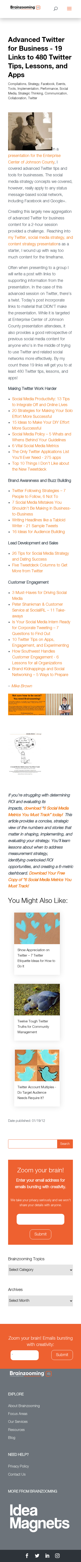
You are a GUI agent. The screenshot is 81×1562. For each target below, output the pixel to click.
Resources (16, 1430)
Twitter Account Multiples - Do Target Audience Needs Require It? (37, 1093)
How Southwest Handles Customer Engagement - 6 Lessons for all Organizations (37, 657)
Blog (11, 1438)
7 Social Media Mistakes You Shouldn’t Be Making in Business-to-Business (41, 508)
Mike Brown (21, 686)
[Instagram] (57, 1556)
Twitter (32, 98)
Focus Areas (17, 1414)
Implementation (28, 88)
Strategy (33, 84)
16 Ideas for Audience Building (38, 532)
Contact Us (17, 1475)
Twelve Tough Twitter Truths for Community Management (33, 1027)
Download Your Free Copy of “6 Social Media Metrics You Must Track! (39, 879)
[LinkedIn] (47, 1556)
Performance (49, 88)
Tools (12, 88)
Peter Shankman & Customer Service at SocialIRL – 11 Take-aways (39, 610)
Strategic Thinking (30, 93)
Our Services (18, 1422)
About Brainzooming (24, 1406)
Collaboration (17, 98)
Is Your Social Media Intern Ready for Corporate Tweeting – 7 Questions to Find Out (41, 628)
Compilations (17, 84)
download (32, 808)
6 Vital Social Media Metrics (35, 446)
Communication (56, 93)
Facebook (47, 84)
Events (60, 84)
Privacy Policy (18, 1466)
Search (65, 1144)
